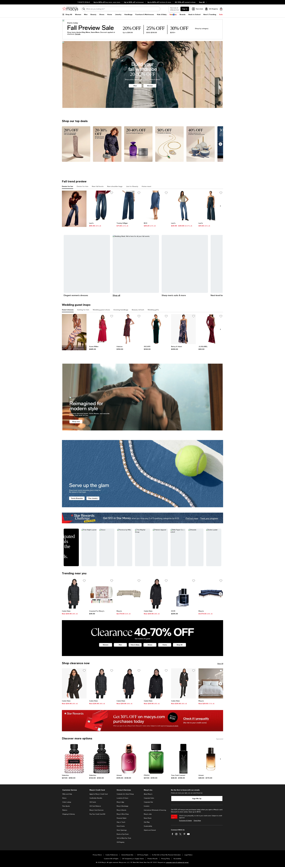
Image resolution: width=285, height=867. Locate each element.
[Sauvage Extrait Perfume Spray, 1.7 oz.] (183, 594)
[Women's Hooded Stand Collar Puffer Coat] (156, 594)
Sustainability (148, 826)
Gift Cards (93, 802)
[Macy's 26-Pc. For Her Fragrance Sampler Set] (101, 594)
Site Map (147, 822)
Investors (146, 806)
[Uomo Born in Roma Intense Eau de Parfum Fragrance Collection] (101, 759)
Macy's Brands (121, 810)
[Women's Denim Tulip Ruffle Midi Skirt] (156, 206)
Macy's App (120, 802)
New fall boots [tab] (98, 186)
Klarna (64, 798)
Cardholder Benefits (96, 798)
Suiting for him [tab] (83, 310)
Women (150, 86)
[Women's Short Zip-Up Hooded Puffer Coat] (74, 683)
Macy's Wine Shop (123, 814)
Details (77, 34)
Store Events (121, 826)
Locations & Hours (122, 798)
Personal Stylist (121, 818)
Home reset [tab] (146, 186)
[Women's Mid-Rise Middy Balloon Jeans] (101, 206)
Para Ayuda (66, 806)
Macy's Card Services (96, 810)
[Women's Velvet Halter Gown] (156, 329)
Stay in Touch (121, 822)
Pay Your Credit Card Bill (97, 814)
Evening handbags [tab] (121, 310)
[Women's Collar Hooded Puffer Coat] (74, 594)
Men (135, 86)
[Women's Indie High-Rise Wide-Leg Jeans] (129, 206)
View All (220, 663)
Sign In (184, 9)
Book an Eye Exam (123, 834)
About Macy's (148, 794)
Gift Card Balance (95, 806)
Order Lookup (66, 802)
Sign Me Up (196, 798)
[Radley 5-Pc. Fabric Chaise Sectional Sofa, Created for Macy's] (129, 594)
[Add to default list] (111, 193)
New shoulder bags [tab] (114, 186)
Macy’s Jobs (148, 814)
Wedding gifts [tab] (153, 310)
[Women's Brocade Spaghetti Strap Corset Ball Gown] (183, 329)
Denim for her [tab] (67, 186)
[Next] (220, 144)
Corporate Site (148, 802)
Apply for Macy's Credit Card (99, 794)
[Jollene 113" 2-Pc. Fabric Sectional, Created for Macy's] (210, 594)
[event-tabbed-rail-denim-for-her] (74, 209)
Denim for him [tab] (82, 186)
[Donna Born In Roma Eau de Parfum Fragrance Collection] (74, 759)
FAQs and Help (67, 794)
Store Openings (122, 830)
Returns (64, 810)
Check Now (197, 820)
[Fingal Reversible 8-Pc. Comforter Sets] (210, 683)
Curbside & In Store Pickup (125, 794)
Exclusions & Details (185, 820)
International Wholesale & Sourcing (155, 810)
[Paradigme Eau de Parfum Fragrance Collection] (156, 759)
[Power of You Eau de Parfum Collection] (129, 759)
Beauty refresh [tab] (138, 310)
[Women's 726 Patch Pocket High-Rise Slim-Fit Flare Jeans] (183, 206)
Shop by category (201, 28)
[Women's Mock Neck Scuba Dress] (129, 329)
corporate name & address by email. (177, 862)
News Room (148, 818)
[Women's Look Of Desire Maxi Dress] (210, 329)
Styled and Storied (150, 830)
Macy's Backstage (122, 806)
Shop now (76, 421)
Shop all (116, 295)
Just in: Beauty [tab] (132, 186)
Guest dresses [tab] (68, 310)
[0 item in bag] (221, 9)
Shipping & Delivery (68, 814)
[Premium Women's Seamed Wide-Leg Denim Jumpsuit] (210, 206)
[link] (101, 224)
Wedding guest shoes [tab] (101, 310)
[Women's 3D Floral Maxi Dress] (101, 329)
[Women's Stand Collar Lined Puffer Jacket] (156, 683)
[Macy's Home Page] (70, 9)
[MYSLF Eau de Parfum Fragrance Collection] (183, 759)
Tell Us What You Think (124, 838)
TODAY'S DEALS (83, 2)
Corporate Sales (149, 798)
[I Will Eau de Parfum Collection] (210, 759)
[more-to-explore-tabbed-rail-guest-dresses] (74, 332)
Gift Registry (120, 842)
